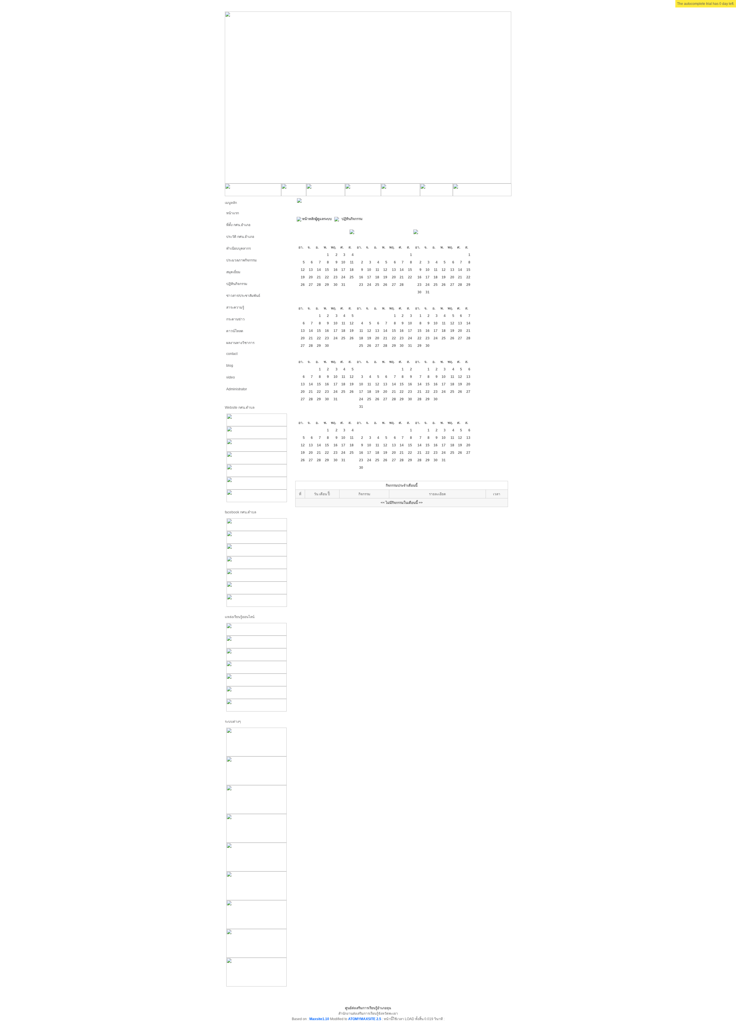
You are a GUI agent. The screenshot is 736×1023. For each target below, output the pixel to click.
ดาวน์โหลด (234, 331)
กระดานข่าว (235, 319)
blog (229, 366)
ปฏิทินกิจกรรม (236, 284)
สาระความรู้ (235, 307)
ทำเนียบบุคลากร (238, 248)
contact (231, 354)
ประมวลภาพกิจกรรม (241, 260)
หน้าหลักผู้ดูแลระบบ (317, 219)
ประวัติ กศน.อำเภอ (240, 237)
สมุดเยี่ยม (233, 272)
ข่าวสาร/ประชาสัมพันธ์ (243, 296)
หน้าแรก (232, 213)
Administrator (236, 389)
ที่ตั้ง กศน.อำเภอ (238, 225)
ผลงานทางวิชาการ (240, 343)
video (230, 377)
